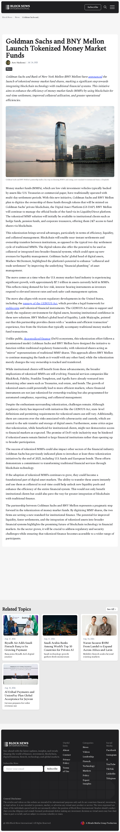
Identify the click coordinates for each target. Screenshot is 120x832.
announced (95, 76)
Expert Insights (87, 781)
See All (110, 609)
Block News (7, 17)
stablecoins (12, 308)
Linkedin (110, 773)
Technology (89, 766)
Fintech (87, 761)
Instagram (111, 755)
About (66, 750)
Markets (87, 770)
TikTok (110, 769)
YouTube (111, 764)
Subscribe (93, 7)
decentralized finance (37, 338)
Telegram (111, 778)
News (17, 17)
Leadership (88, 756)
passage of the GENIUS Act (40, 303)
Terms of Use (66, 769)
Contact (67, 755)
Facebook (111, 750)
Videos (86, 752)
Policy (86, 775)
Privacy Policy (66, 761)
